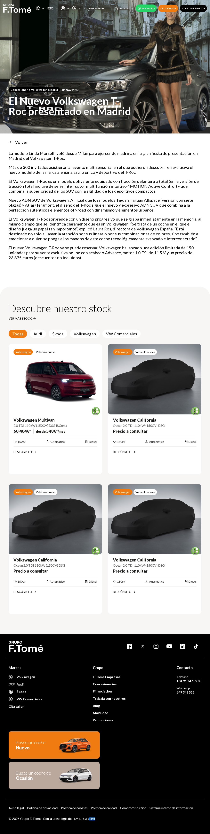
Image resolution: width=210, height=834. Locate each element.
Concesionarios (105, 684)
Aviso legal (16, 808)
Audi (37, 333)
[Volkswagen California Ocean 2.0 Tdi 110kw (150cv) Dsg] (154, 379)
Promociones (103, 720)
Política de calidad (104, 808)
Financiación (102, 691)
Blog (96, 705)
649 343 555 (185, 692)
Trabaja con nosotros (109, 698)
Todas (17, 333)
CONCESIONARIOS (193, 8)
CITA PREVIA (168, 8)
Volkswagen (85, 333)
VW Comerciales (121, 333)
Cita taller (16, 706)
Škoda (58, 333)
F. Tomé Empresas (94, 8)
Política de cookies (74, 808)
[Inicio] (17, 8)
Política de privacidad (42, 808)
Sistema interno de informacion (171, 808)
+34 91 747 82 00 (189, 681)
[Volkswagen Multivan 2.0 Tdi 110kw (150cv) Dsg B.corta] (55, 379)
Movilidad (100, 713)
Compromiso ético (133, 808)
